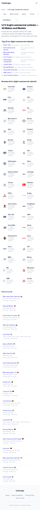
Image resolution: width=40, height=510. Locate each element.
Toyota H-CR (7, 391)
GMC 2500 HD (8, 353)
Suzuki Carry (7, 410)
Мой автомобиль (9, 325)
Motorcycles (14, 14)
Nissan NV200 (8, 344)
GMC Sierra (7, 72)
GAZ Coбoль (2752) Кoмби (12, 439)
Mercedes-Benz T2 (9, 372)
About (8, 495)
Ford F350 (6, 420)
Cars (4, 14)
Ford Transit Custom (11, 75)
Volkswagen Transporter (7, 61)
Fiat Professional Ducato (9, 48)
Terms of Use (20, 498)
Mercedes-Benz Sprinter (8, 53)
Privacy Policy (29, 495)
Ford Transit (7, 57)
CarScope (7, 3)
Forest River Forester (10, 315)
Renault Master (8, 67)
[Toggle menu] (36, 3)
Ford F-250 (7, 45)
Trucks (32, 14)
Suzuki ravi (6, 382)
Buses (24, 14)
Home (3, 9)
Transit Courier (8, 467)
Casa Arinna (7, 401)
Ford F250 (6, 334)
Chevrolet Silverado (10, 70)
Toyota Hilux (7, 64)
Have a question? (17, 495)
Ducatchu (6, 448)
